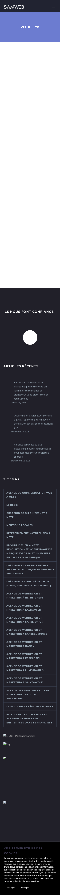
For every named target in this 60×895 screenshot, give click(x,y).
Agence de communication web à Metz (29, 494)
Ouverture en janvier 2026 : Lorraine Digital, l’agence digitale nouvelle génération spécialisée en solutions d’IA (33, 421)
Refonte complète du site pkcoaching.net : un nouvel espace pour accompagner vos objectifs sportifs (32, 450)
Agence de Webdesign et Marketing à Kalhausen (24, 607)
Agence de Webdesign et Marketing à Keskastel (24, 656)
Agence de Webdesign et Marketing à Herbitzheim (24, 595)
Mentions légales (19, 525)
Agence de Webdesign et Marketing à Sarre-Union (24, 619)
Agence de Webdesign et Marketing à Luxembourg (25, 668)
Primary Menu (54, 7)
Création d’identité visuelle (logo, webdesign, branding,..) (28, 583)
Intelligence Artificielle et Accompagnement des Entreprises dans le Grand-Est (29, 718)
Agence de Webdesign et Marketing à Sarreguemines (26, 631)
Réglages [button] (11, 887)
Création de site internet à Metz (27, 515)
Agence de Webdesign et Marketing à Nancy (24, 644)
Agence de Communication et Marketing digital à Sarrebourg (28, 694)
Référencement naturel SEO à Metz (28, 535)
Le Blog (12, 505)
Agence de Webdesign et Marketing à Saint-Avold (24, 680)
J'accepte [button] (25, 887)
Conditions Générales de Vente (29, 706)
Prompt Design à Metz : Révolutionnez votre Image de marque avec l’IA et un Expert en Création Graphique (29, 551)
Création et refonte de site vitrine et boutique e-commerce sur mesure (30, 569)
